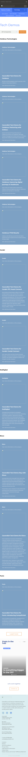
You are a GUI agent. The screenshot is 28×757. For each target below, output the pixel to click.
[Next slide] (24, 641)
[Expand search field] (26, 1)
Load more (14, 634)
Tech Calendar (13, 13)
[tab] (11, 674)
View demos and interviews (8, 85)
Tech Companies (10, 15)
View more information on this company (11, 50)
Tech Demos (22, 13)
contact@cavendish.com (8, 739)
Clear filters (22, 31)
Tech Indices (5, 13)
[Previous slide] (19, 641)
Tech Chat (18, 15)
